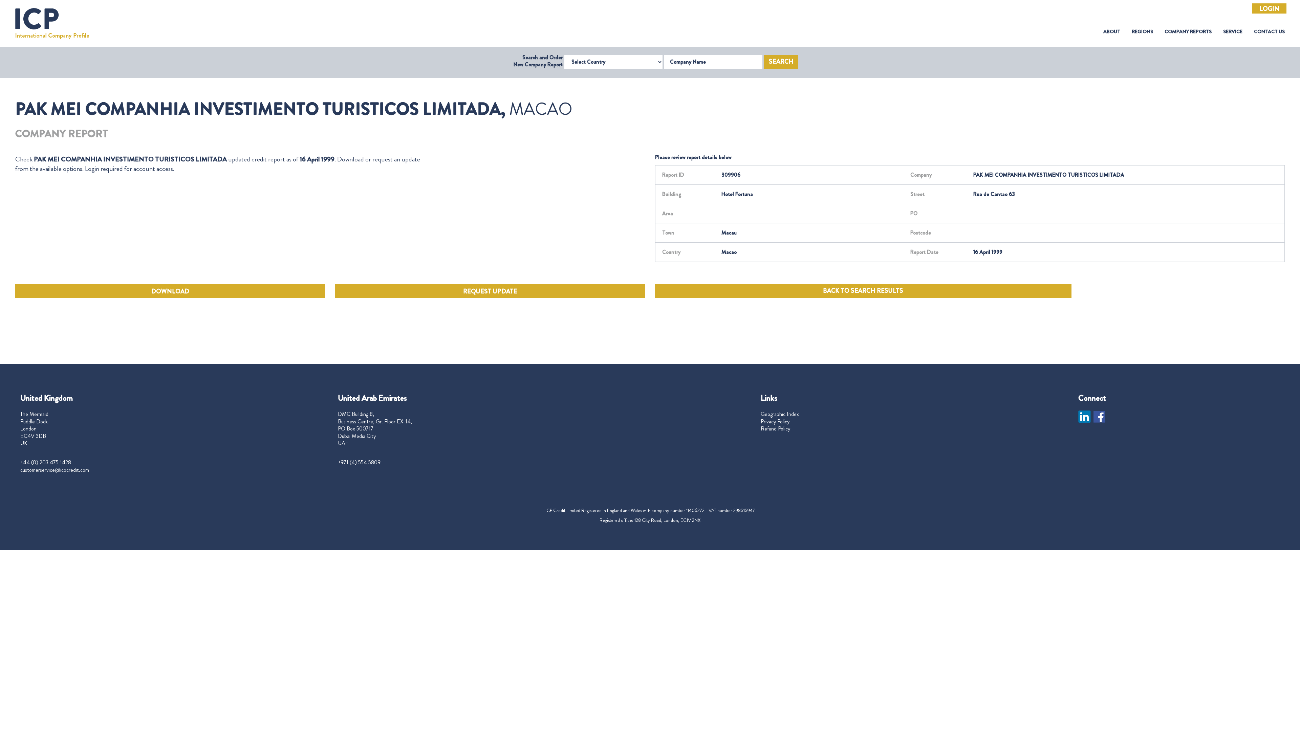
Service (1232, 31)
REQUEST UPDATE (490, 291)
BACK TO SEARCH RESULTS (863, 290)
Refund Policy (775, 429)
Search (781, 61)
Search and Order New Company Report (538, 61)
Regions (1142, 31)
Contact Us (1269, 31)
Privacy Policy (775, 421)
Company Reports (1188, 31)
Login (1269, 8)
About (1111, 31)
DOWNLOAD (170, 291)
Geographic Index (780, 414)
